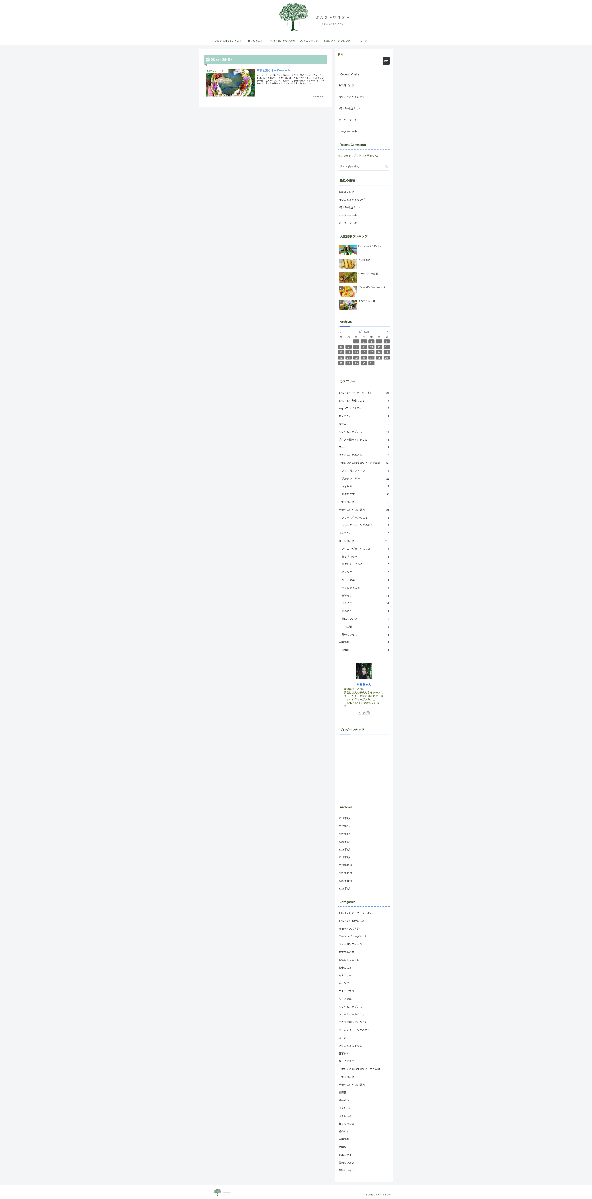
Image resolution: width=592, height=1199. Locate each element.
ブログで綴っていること (364, 439)
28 (348, 363)
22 (356, 357)
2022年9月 (345, 888)
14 (348, 352)
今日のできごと (365, 587)
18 (379, 352)
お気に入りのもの (365, 564)
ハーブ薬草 (365, 580)
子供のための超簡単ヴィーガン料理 (364, 463)
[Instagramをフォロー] (368, 712)
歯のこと (365, 611)
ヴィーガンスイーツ (365, 470)
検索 (340, 54)
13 (341, 352)
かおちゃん (364, 684)
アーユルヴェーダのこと (365, 548)
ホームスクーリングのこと (365, 525)
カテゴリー (364, 424)
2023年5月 (345, 826)
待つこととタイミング (352, 97)
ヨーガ (364, 447)
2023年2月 (345, 849)
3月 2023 (364, 331)
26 (386, 357)
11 (379, 347)
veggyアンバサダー (364, 408)
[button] (386, 166)
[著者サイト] (359, 712)
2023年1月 (345, 857)
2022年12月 (345, 865)
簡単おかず (365, 494)
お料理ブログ (346, 85)
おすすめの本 (365, 556)
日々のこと (364, 533)
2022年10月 (345, 881)
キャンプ (365, 572)
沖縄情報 (364, 642)
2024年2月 (345, 818)
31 (371, 363)
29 (356, 363)
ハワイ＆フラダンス (364, 431)
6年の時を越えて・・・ (352, 108)
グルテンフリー (365, 478)
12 (386, 347)
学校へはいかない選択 (364, 509)
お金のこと (364, 416)
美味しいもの (365, 634)
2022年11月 (345, 873)
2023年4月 (345, 834)
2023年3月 (345, 842)
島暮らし (365, 595)
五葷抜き (365, 486)
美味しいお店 (365, 619)
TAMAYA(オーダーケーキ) (364, 392)
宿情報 (365, 650)
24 (371, 357)
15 (356, 352)
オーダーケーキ (348, 120)
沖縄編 (367, 626)
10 (371, 347)
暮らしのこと (364, 541)
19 (386, 352)
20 (341, 357)
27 (341, 363)
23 (363, 357)
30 (363, 363)
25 (379, 357)
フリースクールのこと (365, 517)
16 (363, 352)
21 (348, 357)
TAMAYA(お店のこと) (364, 400)
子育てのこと (364, 502)
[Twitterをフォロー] (364, 712)
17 (371, 352)
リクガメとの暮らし (364, 455)
